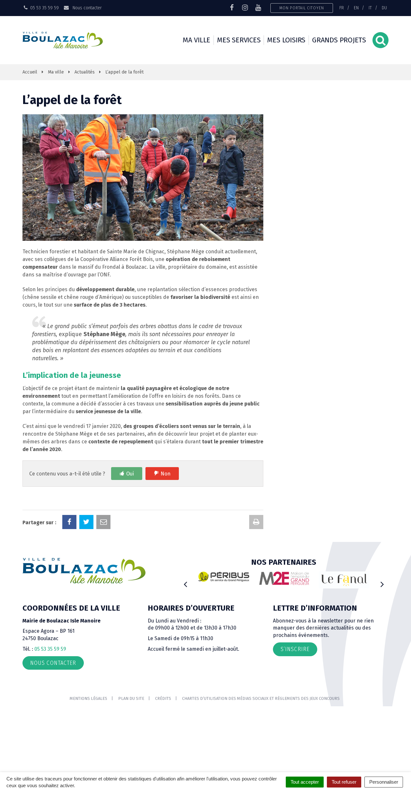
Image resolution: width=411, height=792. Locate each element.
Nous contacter (86, 8)
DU (384, 8)
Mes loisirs (286, 40)
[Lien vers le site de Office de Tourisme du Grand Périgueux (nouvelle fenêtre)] (344, 579)
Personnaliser (383, 782)
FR (341, 8)
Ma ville (196, 40)
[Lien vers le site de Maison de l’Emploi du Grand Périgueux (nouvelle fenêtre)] (284, 578)
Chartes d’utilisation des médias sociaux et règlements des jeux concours (261, 698)
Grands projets (339, 40)
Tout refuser (344, 782)
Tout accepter (305, 782)
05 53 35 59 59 (50, 649)
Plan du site (131, 698)
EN (356, 8)
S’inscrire (295, 649)
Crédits (163, 698)
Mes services (238, 40)
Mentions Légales (88, 698)
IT (370, 8)
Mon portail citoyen (301, 7)
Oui (130, 474)
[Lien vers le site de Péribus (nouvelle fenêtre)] (223, 576)
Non (166, 474)
